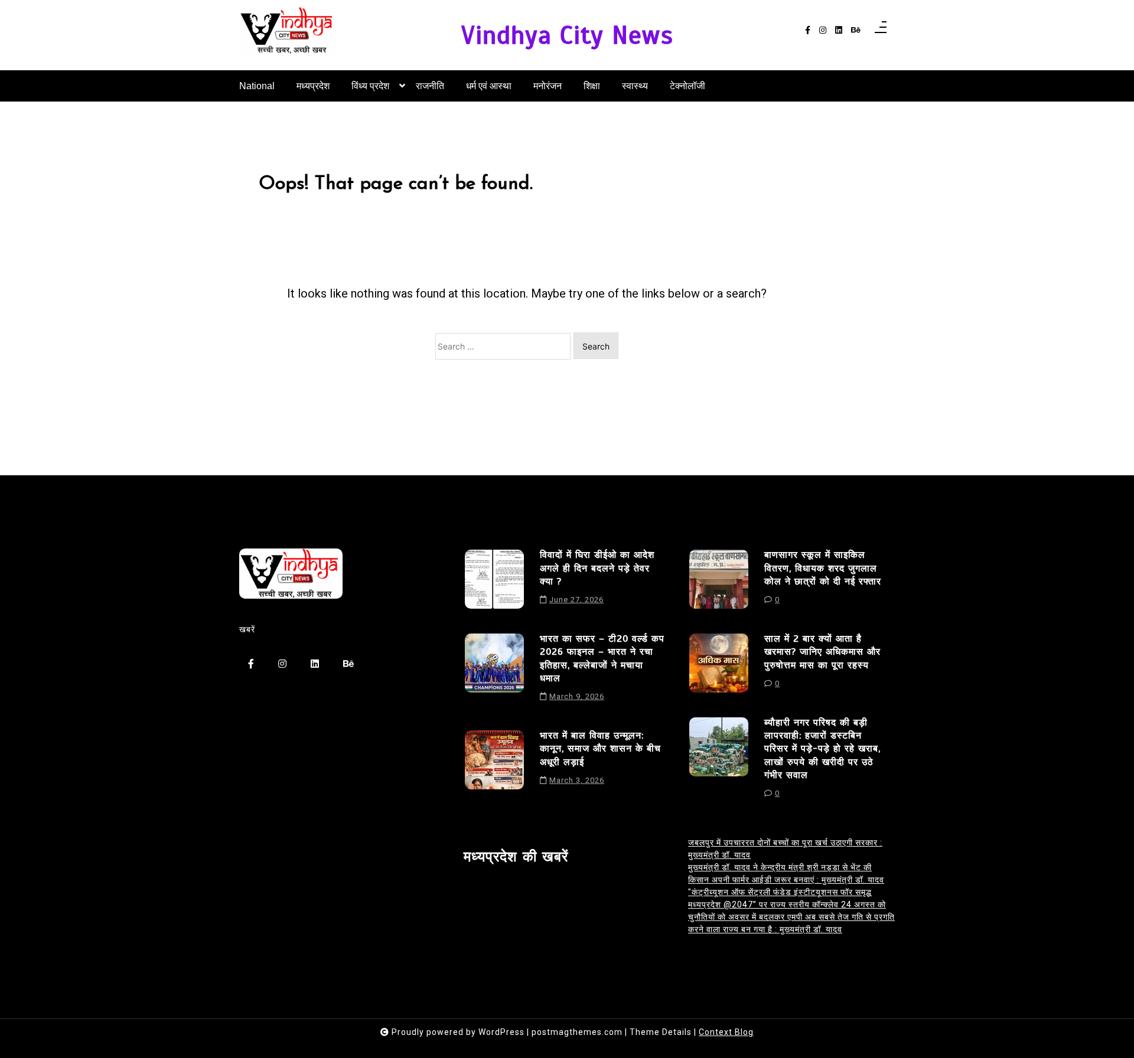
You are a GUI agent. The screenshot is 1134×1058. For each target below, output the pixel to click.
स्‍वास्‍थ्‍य (635, 86)
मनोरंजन (547, 86)
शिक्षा (592, 86)
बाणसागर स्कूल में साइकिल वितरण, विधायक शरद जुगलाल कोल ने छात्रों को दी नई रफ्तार (822, 568)
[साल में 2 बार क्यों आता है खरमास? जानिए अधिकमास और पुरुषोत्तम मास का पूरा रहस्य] (718, 665)
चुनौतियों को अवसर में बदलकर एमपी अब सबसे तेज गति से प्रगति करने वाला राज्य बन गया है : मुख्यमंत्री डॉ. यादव (791, 923)
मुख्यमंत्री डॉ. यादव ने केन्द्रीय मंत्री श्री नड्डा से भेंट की (780, 867)
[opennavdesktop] (880, 30)
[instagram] (822, 30)
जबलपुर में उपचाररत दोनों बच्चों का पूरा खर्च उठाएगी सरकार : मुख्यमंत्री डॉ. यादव (785, 849)
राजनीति (430, 86)
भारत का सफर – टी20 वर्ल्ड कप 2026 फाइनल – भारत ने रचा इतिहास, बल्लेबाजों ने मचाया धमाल (602, 658)
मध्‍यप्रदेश (313, 86)
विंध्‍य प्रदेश (370, 86)
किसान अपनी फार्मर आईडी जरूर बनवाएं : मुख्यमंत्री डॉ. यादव (786, 879)
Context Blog (726, 1032)
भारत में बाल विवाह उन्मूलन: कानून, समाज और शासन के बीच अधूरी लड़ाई (600, 749)
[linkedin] (838, 30)
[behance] (856, 30)
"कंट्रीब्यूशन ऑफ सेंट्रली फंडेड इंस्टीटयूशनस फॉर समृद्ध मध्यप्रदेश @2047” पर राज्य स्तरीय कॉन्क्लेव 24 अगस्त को (787, 898)
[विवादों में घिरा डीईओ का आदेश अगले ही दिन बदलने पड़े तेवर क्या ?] (494, 581)
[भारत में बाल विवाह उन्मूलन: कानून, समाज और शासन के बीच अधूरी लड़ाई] (494, 762)
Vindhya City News (567, 35)
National (257, 86)
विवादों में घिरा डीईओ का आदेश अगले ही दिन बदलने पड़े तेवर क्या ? (597, 568)
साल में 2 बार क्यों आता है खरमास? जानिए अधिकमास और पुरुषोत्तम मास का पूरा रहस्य (822, 652)
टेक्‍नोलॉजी (687, 86)
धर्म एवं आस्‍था (488, 86)
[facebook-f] (807, 30)
